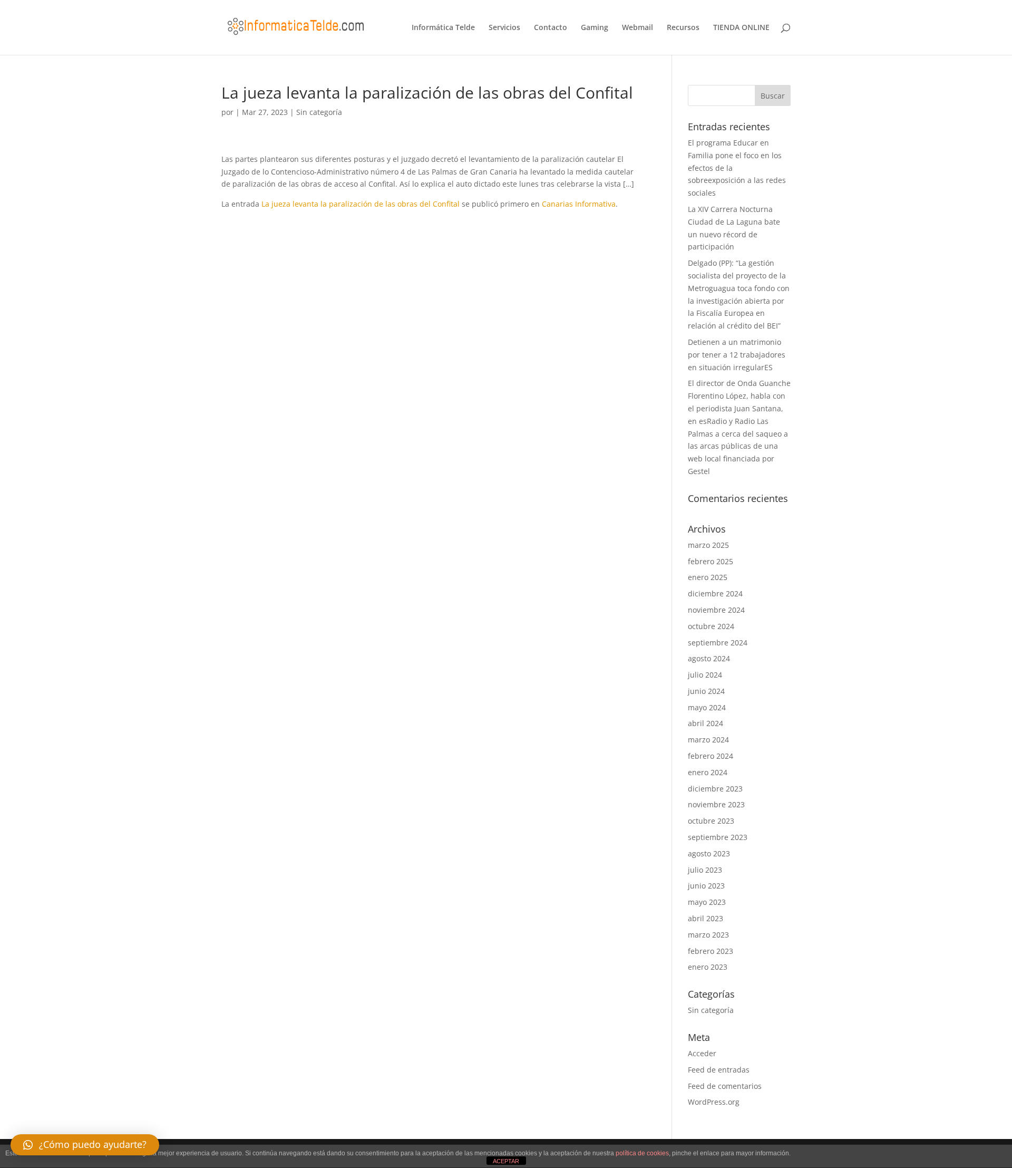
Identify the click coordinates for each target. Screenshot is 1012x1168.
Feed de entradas (719, 1070)
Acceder (702, 1053)
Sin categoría (319, 112)
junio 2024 (706, 691)
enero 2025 (707, 577)
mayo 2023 (707, 902)
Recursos (683, 28)
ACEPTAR (506, 1161)
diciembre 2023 (715, 789)
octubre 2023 (711, 821)
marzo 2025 (708, 545)
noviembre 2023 (716, 804)
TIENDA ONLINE (741, 28)
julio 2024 (705, 675)
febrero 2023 (710, 951)
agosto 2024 (709, 658)
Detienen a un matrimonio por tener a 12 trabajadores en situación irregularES (736, 354)
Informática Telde (443, 28)
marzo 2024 (708, 740)
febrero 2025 (710, 561)
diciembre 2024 (715, 593)
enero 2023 (707, 967)
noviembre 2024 (716, 610)
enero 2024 (707, 772)
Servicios (504, 28)
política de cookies (642, 1153)
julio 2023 (705, 870)
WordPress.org (713, 1102)
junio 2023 (706, 886)
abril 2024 (705, 723)
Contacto (550, 28)
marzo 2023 (708, 935)
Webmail (637, 28)
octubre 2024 (711, 626)
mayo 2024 (707, 707)
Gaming (594, 28)
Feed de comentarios (725, 1086)
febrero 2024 (710, 756)
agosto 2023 (709, 853)
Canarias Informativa (579, 204)
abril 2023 (705, 918)
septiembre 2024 (717, 643)
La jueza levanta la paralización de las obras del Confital (360, 204)
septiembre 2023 (717, 837)
